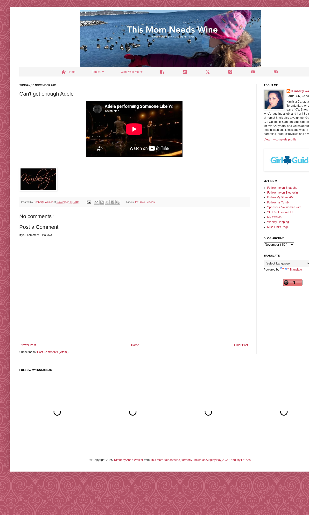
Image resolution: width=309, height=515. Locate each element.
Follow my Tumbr (278, 202)
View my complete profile (280, 139)
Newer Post (28, 345)
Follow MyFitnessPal (280, 197)
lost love (140, 202)
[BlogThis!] (101, 202)
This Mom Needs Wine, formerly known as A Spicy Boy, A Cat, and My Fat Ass (200, 460)
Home (135, 345)
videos (151, 202)
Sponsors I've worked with (284, 207)
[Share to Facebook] (112, 202)
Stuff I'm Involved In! (280, 212)
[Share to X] (107, 202)
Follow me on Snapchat (282, 187)
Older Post (241, 345)
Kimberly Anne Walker (128, 460)
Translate (296, 269)
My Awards (274, 217)
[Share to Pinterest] (117, 202)
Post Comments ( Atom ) (53, 352)
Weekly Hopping (278, 222)
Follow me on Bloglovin (282, 192)
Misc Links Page (278, 227)
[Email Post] (88, 202)
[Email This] (96, 202)
